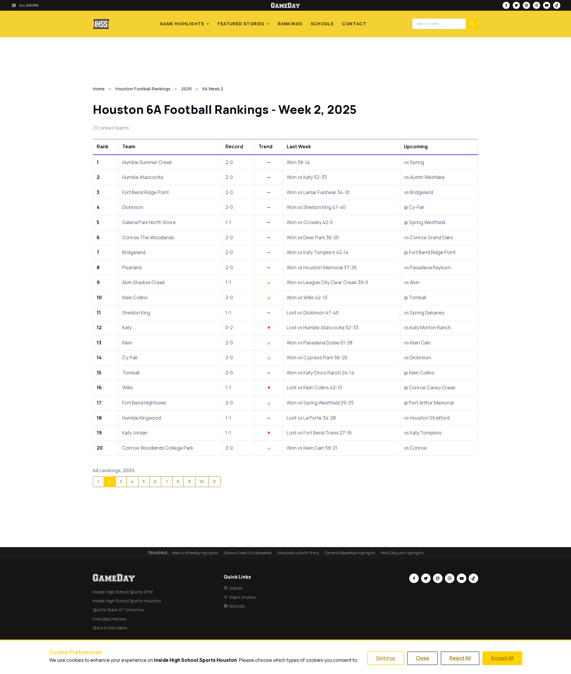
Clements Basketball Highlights (349, 553)
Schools (322, 23)
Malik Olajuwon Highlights (402, 553)
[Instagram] (536, 5)
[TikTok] (556, 5)
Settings (386, 658)
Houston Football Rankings (142, 89)
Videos (236, 588)
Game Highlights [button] (182, 23)
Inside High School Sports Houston (127, 601)
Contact (354, 23)
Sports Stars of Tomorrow (118, 609)
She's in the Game (110, 628)
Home (99, 89)
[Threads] (526, 5)
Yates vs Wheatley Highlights (195, 553)
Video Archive (242, 597)
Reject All (460, 658)
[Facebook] (506, 5)
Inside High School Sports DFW (123, 592)
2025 (186, 89)
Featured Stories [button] (241, 23)
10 (202, 481)
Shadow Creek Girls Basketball (248, 553)
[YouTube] (546, 5)
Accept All (502, 658)
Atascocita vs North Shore (298, 553)
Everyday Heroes (109, 619)
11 (214, 481)
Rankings (290, 23)
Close (422, 658)
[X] (516, 5)
